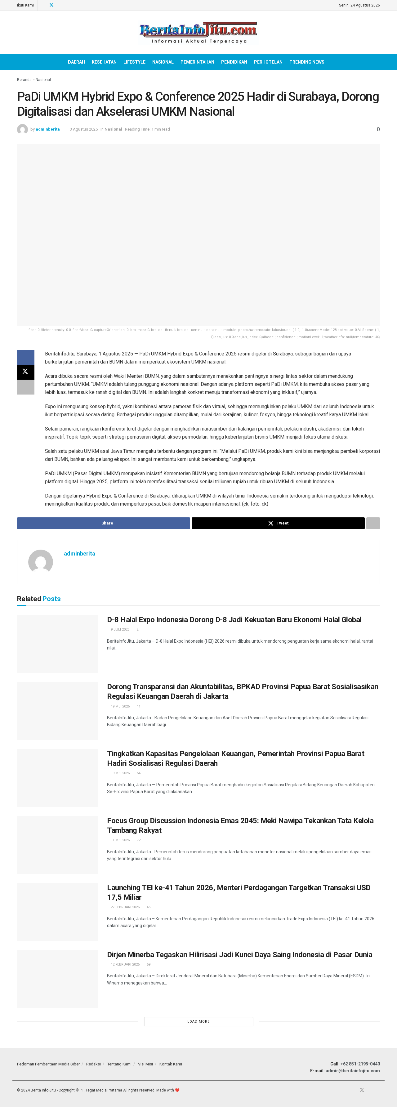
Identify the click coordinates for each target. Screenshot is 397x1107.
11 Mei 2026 (120, 840)
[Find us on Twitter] (51, 5)
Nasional (163, 62)
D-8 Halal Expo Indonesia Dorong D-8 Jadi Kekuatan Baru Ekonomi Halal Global (234, 619)
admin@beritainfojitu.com (353, 1070)
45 (148, 907)
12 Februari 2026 (125, 964)
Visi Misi (145, 1064)
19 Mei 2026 (120, 706)
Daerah (76, 62)
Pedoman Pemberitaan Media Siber (48, 1064)
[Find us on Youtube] (59, 5)
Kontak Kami (170, 1064)
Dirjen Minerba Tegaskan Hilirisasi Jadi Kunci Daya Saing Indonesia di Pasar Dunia (239, 954)
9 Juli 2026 (119, 629)
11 (138, 706)
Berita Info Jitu (43, 1090)
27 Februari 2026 (125, 907)
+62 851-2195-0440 (360, 1063)
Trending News (306, 62)
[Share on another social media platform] (25, 387)
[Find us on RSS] (67, 5)
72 (138, 840)
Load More (198, 1022)
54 (138, 773)
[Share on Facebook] (25, 357)
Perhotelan (268, 62)
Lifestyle (134, 62)
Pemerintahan (197, 62)
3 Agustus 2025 (84, 129)
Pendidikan (234, 62)
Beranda (24, 80)
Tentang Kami (119, 1064)
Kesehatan (104, 62)
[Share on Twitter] (25, 372)
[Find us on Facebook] (43, 5)
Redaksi (93, 1064)
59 (148, 964)
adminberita (48, 129)
